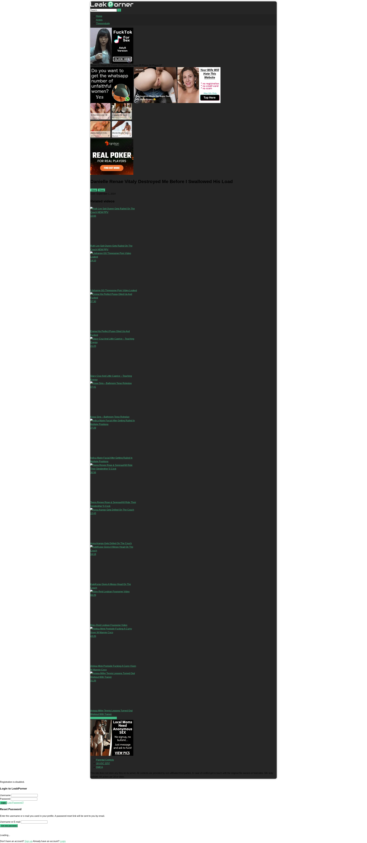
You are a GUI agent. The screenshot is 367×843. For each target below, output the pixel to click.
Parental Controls (105, 760)
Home (99, 16)
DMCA (99, 767)
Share (101, 190)
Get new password (8, 826)
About (93, 190)
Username (5, 795)
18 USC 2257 (103, 763)
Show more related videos (103, 718)
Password (5, 799)
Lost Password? (15, 802)
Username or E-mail (10, 822)
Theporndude (103, 23)
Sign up (28, 841)
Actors (99, 20)
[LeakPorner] (111, 6)
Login (3, 803)
